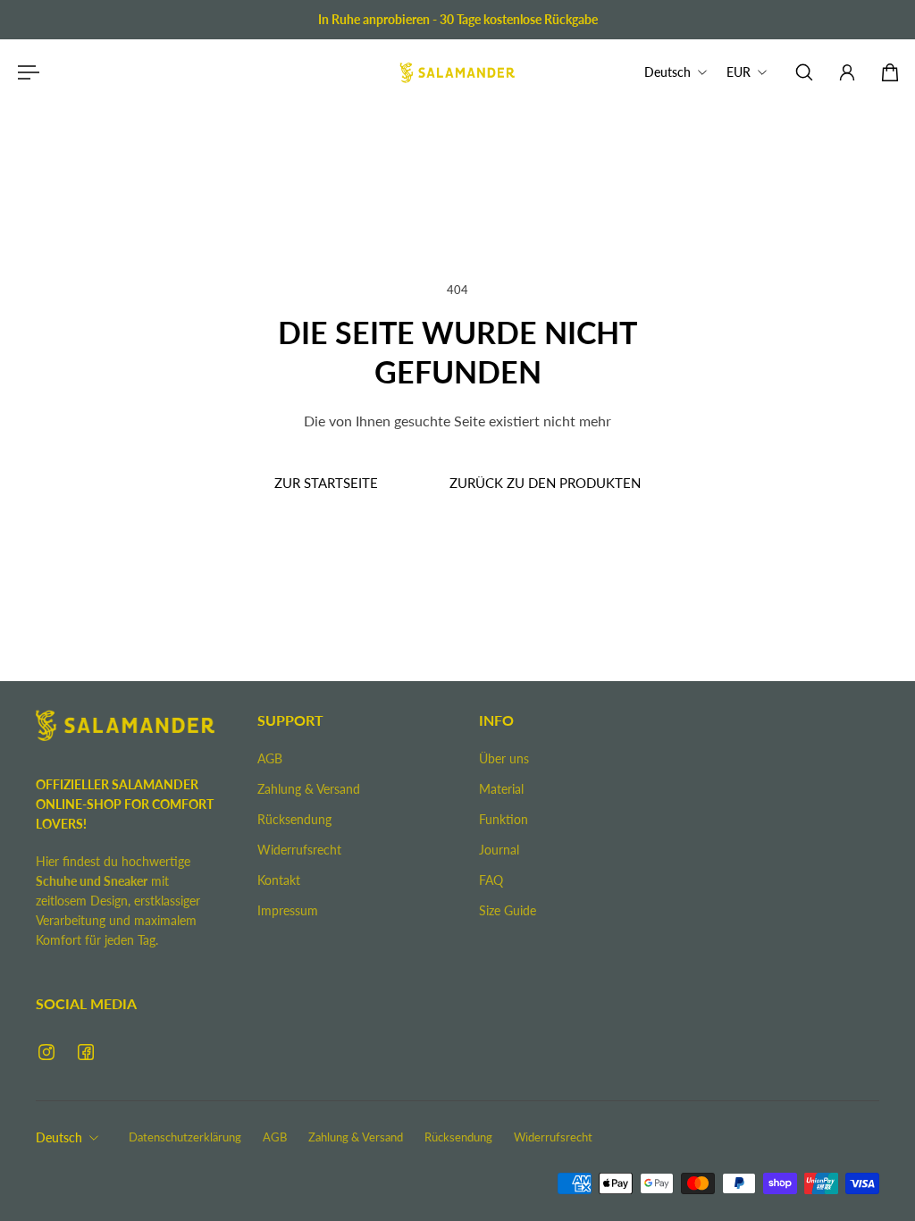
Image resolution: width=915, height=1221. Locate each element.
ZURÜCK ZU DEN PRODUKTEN (545, 483)
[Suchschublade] (804, 72)
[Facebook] (85, 1052)
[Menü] (25, 72)
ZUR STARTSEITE (326, 483)
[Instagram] (46, 1052)
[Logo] (457, 72)
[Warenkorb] (890, 72)
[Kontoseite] (847, 72)
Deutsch (59, 1137)
